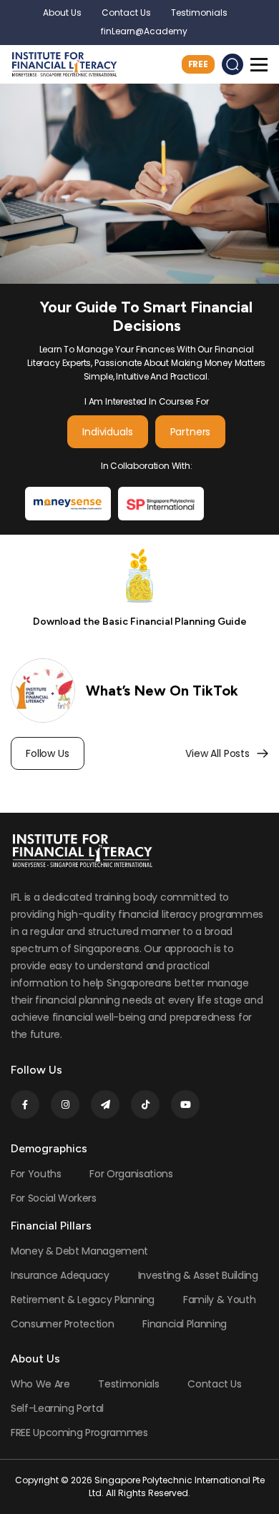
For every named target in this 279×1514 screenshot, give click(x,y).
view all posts (217, 753)
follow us (47, 753)
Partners (190, 432)
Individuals (107, 432)
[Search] (232, 64)
